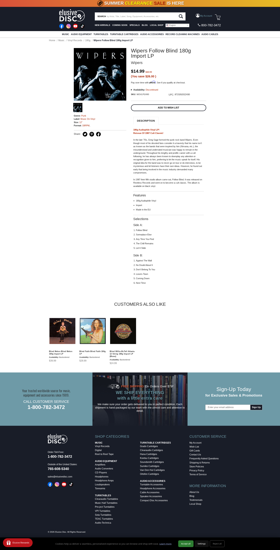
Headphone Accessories (152, 488)
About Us (194, 492)
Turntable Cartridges (124, 34)
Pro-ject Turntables (104, 507)
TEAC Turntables (104, 519)
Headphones (101, 476)
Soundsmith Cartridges (152, 462)
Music (65, 34)
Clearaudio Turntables (106, 499)
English (172, 25)
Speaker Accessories (151, 496)
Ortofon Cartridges (149, 474)
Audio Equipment (81, 34)
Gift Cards (194, 450)
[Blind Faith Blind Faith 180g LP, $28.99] (93, 331)
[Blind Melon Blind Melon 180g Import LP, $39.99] (62, 331)
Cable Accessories (149, 492)
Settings (202, 543)
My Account (195, 443)
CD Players (101, 472)
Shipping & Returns (199, 462)
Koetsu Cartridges (149, 458)
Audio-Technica (103, 523)
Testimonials (195, 500)
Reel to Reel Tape (104, 454)
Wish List (194, 446)
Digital (98, 450)
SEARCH (101, 16)
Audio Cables (209, 34)
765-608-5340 (58, 469)
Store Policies (196, 466)
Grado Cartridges (149, 446)
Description (146, 120)
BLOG (145, 25)
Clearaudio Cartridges (151, 450)
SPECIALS (135, 25)
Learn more (165, 543)
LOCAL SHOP (156, 25)
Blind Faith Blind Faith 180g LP (92, 352)
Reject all (217, 543)
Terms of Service (198, 474)
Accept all (186, 543)
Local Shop (195, 504)
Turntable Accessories (151, 484)
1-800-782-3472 (46, 407)
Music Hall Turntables (106, 503)
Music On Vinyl (87, 119)
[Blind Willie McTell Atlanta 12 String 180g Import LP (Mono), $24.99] (123, 331)
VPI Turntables (102, 511)
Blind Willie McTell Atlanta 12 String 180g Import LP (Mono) (122, 353)
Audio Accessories (152, 34)
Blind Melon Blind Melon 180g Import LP (60, 352)
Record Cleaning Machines (183, 34)
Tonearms (100, 488)
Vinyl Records (102, 446)
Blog (191, 496)
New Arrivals (102, 25)
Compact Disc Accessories (154, 500)
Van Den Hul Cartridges (152, 470)
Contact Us (195, 454)
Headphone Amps (104, 480)
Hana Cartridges (148, 454)
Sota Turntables (103, 515)
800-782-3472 (210, 25)
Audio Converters (104, 468)
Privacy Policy (196, 470)
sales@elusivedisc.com (60, 476)
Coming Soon (119, 25)
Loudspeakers (102, 484)
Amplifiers (100, 464)
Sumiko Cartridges (149, 466)
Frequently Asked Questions (204, 458)
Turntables (100, 34)
